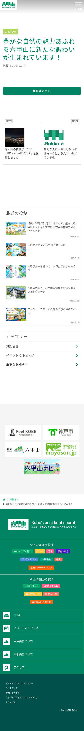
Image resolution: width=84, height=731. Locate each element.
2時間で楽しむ (51, 585)
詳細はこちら (42, 91)
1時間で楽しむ (31, 585)
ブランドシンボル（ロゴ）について (21, 697)
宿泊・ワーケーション (41, 567)
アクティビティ (29, 559)
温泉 (50, 551)
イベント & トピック (20, 355)
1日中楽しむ (51, 594)
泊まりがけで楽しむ (41, 602)
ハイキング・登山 (22, 551)
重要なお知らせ (17, 364)
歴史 (58, 559)
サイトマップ (12, 688)
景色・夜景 (63, 551)
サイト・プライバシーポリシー (19, 683)
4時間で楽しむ (33, 594)
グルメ (39, 551)
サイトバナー (12, 702)
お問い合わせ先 (13, 692)
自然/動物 (46, 559)
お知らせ (12, 346)
